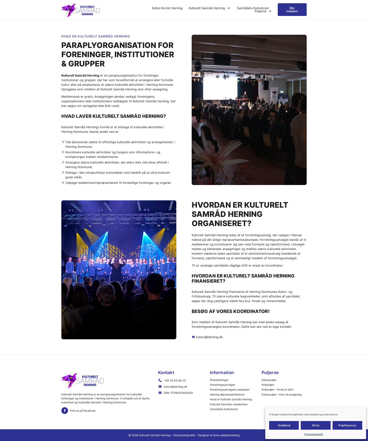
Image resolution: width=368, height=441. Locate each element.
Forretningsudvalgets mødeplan (230, 389)
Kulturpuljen (269, 379)
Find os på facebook (83, 410)
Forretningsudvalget (222, 384)
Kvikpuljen (268, 384)
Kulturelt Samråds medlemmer (229, 404)
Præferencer (347, 425)
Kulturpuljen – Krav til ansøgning (282, 394)
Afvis (315, 425)
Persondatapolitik (313, 434)
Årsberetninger (219, 379)
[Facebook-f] (64, 410)
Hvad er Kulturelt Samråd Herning (231, 399)
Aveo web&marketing (226, 435)
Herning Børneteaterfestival (227, 394)
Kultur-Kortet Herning (167, 8)
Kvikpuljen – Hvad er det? (277, 389)
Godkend (284, 425)
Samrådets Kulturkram (253, 8)
